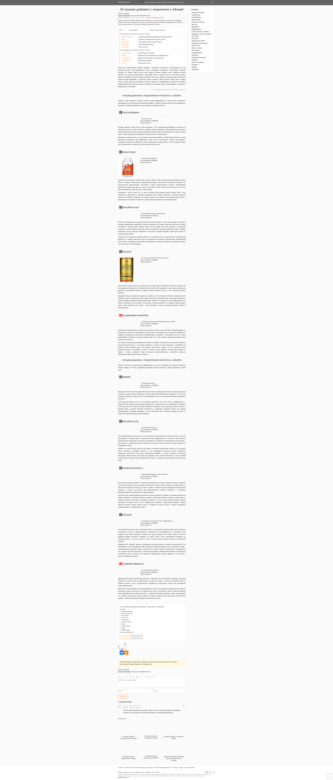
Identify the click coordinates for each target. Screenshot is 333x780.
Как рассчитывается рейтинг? (155, 17)
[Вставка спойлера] (153, 677)
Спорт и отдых (196, 48)
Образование (196, 29)
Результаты (137, 637)
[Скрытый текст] (145, 677)
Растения (194, 38)
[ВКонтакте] (122, 653)
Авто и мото (195, 45)
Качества (124, 2)
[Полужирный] (120, 677)
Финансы (194, 60)
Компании (152, 2)
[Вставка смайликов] (139, 677)
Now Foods (125, 44)
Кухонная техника (197, 22)
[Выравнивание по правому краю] (136, 677)
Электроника (196, 17)
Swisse (124, 63)
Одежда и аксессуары (199, 43)
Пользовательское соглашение (144, 767)
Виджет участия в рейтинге (187, 767)
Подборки (195, 69)
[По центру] (133, 677)
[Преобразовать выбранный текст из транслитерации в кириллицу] (151, 677)
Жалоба (138, 707)
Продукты (195, 55)
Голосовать (125, 637)
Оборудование (196, 53)
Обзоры (169, 2)
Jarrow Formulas (126, 53)
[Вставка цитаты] (148, 677)
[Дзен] (207, 772)
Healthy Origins (125, 630)
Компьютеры (196, 20)
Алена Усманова (124, 15)
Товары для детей (198, 41)
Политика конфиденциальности (163, 767)
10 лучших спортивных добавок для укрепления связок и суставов (174, 758)
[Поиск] (212, 2)
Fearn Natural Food (126, 613)
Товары (147, 2)
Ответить (125, 707)
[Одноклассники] (126, 653)
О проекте (121, 767)
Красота (194, 24)
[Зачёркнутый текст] (127, 677)
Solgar (123, 39)
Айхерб (120, 17)
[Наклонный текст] (122, 677)
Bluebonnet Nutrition (127, 37)
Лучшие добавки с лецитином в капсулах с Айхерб (134, 50)
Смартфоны (195, 15)
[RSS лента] (211, 772)
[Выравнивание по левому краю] (130, 677)
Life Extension (126, 47)
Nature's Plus (125, 42)
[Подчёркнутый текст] (124, 677)
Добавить (122, 696)
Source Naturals (126, 58)
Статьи (181, 2)
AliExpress (175, 2)
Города (158, 2)
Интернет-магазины (198, 57)
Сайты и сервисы (197, 62)
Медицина (125, 17)
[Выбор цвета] (142, 677)
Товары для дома (197, 12)
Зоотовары (195, 50)
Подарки (194, 64)
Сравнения (163, 2)
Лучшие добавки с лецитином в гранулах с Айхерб (134, 34)
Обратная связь (129, 767)
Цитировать (132, 707)
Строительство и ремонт (200, 31)
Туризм (194, 67)
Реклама (175, 767)
